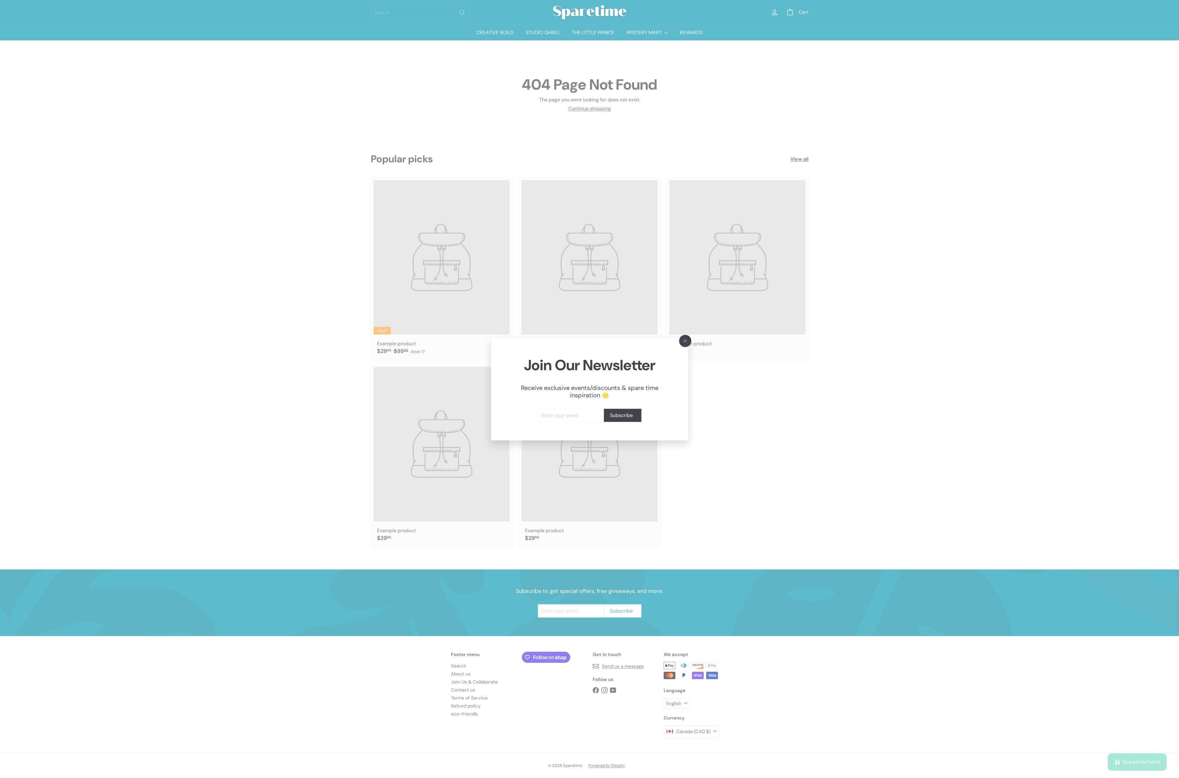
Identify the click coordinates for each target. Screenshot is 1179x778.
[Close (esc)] (685, 341)
